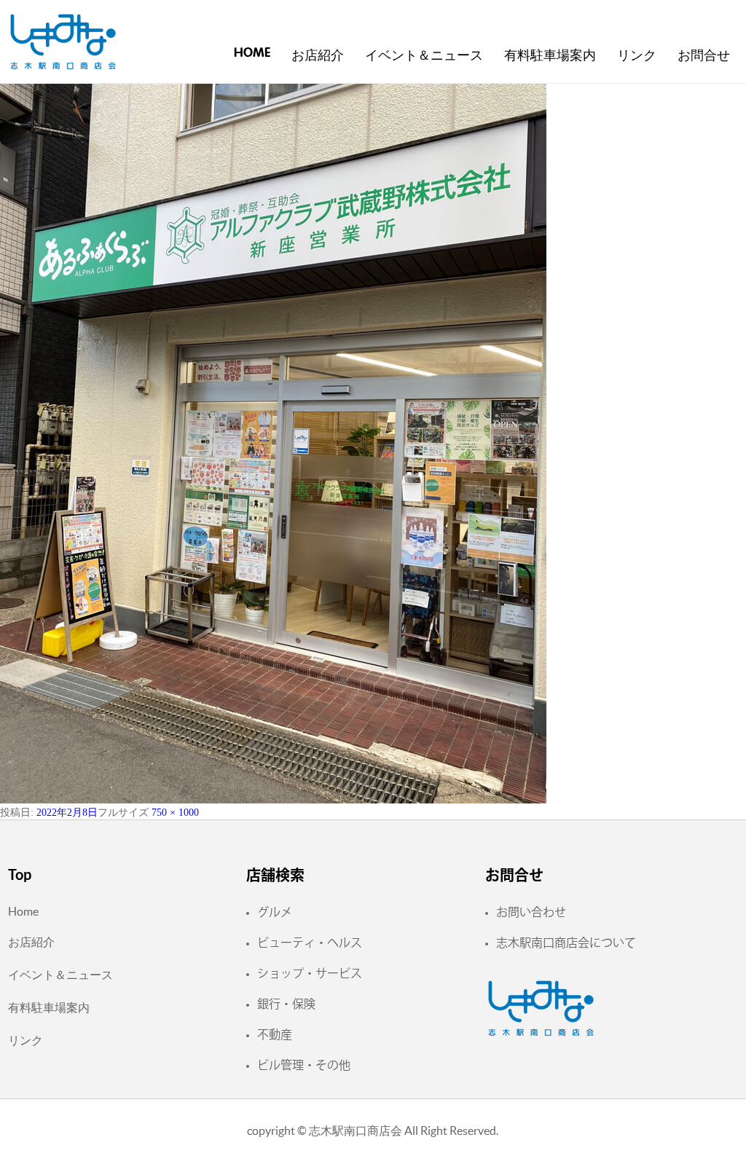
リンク (636, 56)
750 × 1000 (175, 812)
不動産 (274, 1034)
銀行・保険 (286, 1004)
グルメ (274, 912)
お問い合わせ (531, 912)
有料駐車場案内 (550, 56)
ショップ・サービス (309, 973)
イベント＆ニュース (424, 56)
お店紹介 (317, 56)
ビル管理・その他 (303, 1065)
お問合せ (704, 56)
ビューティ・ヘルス (309, 942)
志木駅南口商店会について (566, 942)
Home (252, 53)
